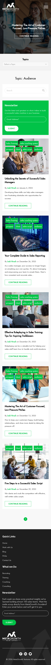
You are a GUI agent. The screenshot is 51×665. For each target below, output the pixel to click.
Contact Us (6, 560)
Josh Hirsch (11, 188)
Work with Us (7, 547)
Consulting (6, 586)
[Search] (43, 90)
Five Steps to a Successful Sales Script (23, 483)
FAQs (4, 556)
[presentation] (4, 27)
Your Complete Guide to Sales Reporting (25, 255)
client (18, 149)
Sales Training (11, 143)
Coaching (6, 582)
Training (5, 577)
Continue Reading (25, 36)
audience (38, 149)
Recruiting (6, 573)
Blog (4, 552)
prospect (9, 149)
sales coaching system (29, 143)
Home (4, 543)
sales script (27, 149)
